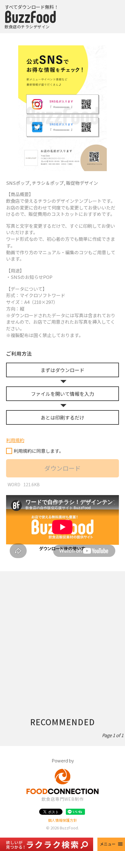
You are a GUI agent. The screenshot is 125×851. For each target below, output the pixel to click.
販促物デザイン (82, 183)
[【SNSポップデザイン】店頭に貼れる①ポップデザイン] (62, 108)
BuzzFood (69, 828)
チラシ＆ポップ (48, 183)
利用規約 (15, 440)
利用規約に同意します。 (38, 450)
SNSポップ (17, 183)
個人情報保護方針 (62, 820)
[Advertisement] (62, 634)
